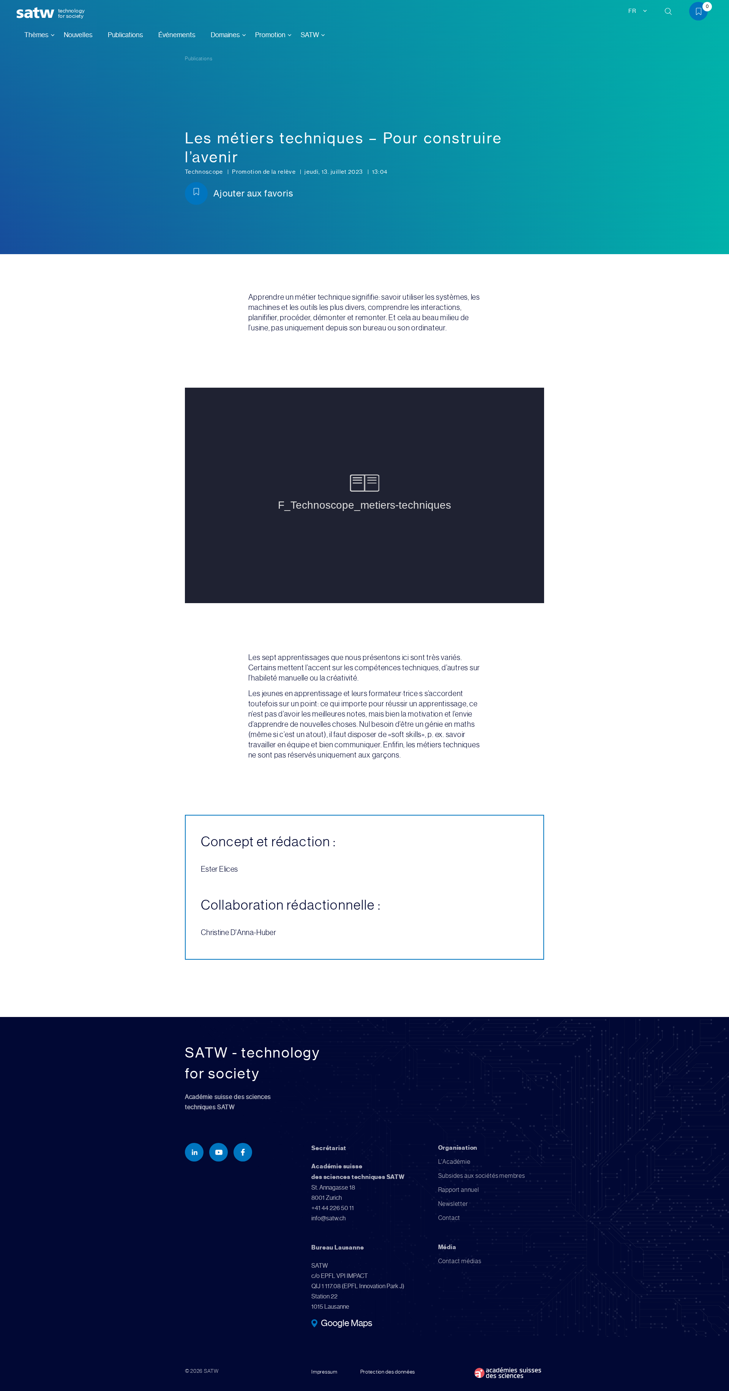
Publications (125, 35)
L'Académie (454, 1161)
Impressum (324, 1372)
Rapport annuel (458, 1189)
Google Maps (346, 1323)
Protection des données (387, 1372)
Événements (177, 35)
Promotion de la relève (264, 171)
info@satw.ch (328, 1218)
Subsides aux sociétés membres (481, 1175)
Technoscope (204, 171)
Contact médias (459, 1261)
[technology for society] (36, 13)
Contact (449, 1217)
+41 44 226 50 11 (332, 1208)
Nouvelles (78, 35)
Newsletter (453, 1203)
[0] (701, 12)
